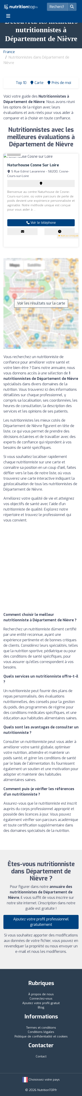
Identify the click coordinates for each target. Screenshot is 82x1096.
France (9, 51)
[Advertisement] (41, 567)
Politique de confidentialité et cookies (41, 1036)
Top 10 (20, 82)
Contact (41, 1056)
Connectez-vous (41, 998)
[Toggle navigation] (8, 15)
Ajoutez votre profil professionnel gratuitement (41, 922)
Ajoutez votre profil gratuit (41, 1003)
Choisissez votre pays (44, 1079)
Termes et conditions (41, 1028)
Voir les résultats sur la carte (41, 303)
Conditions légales (41, 1032)
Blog (41, 1007)
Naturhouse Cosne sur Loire (33, 165)
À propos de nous (41, 994)
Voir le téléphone (43, 223)
